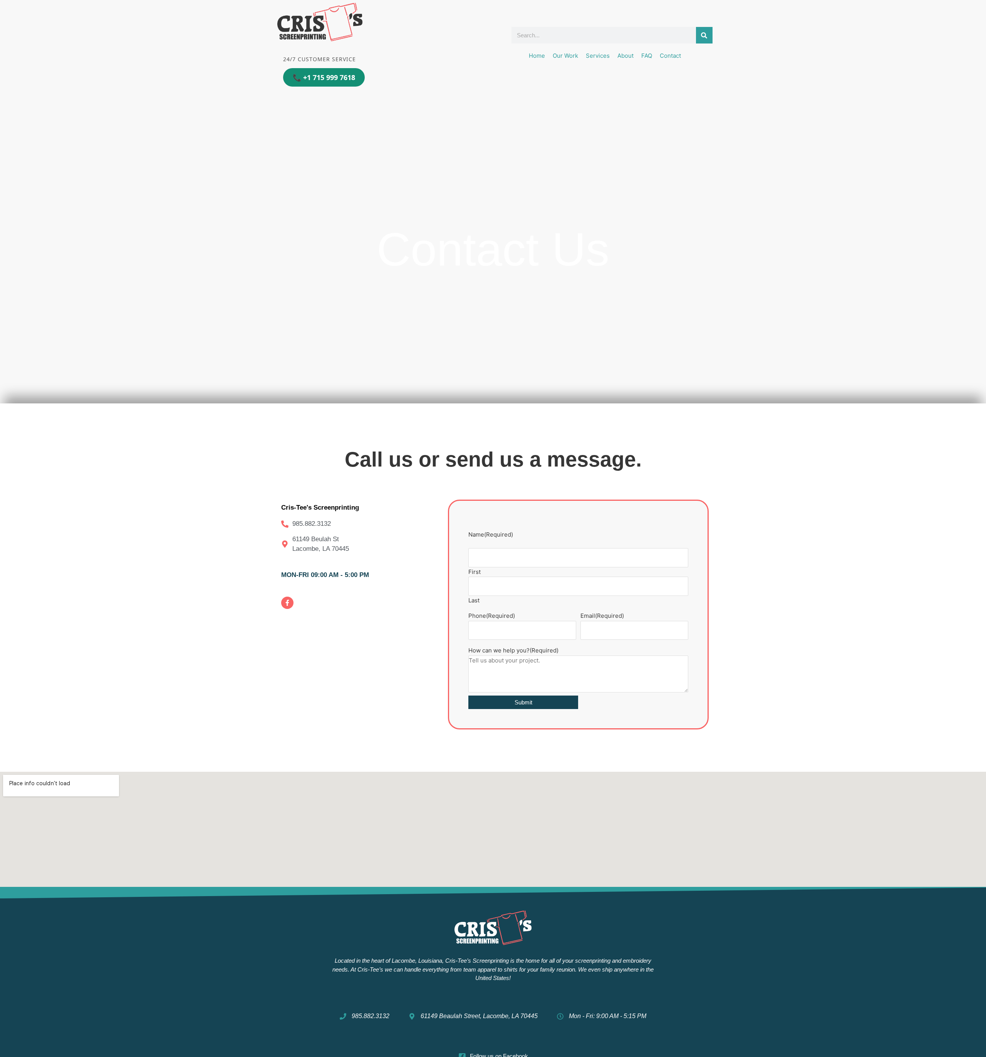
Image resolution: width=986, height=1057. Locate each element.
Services (598, 55)
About (625, 55)
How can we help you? (513, 650)
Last (474, 600)
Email (602, 615)
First (474, 571)
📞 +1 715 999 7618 (324, 77)
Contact (670, 55)
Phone (491, 615)
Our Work (565, 55)
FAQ (646, 55)
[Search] (704, 35)
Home (537, 55)
